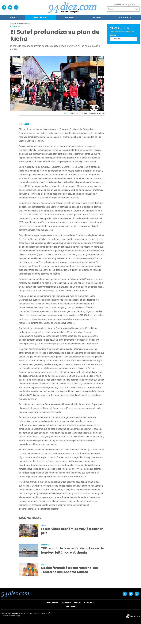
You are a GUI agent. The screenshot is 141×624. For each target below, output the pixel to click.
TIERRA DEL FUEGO (82, 113)
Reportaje (70, 17)
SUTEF (91, 113)
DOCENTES (71, 113)
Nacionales (125, 17)
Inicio (13, 17)
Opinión (97, 17)
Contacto (70, 606)
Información (40, 17)
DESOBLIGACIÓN (98, 113)
